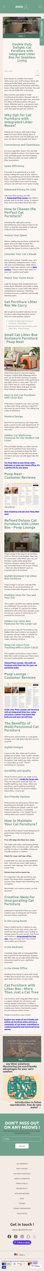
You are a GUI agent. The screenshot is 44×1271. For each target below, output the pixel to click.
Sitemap (22, 1203)
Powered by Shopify (31, 1261)
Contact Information (22, 1208)
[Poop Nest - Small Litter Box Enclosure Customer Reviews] (22, 504)
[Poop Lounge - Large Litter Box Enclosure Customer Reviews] (22, 707)
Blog (22, 1198)
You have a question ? (22, 1174)
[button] (4, 6)
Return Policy (22, 1188)
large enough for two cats (20, 937)
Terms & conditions (22, 1179)
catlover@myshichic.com (22, 1230)
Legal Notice (22, 1213)
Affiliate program (22, 1193)
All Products (22, 1164)
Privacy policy (22, 1183)
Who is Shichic (22, 1169)
